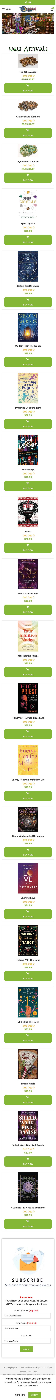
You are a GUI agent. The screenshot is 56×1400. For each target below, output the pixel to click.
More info (20, 1395)
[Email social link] (30, 2)
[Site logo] (28, 9)
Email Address (26, 1310)
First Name (26, 1323)
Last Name (26, 1335)
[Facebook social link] (26, 2)
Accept (34, 1395)
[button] (28, 88)
